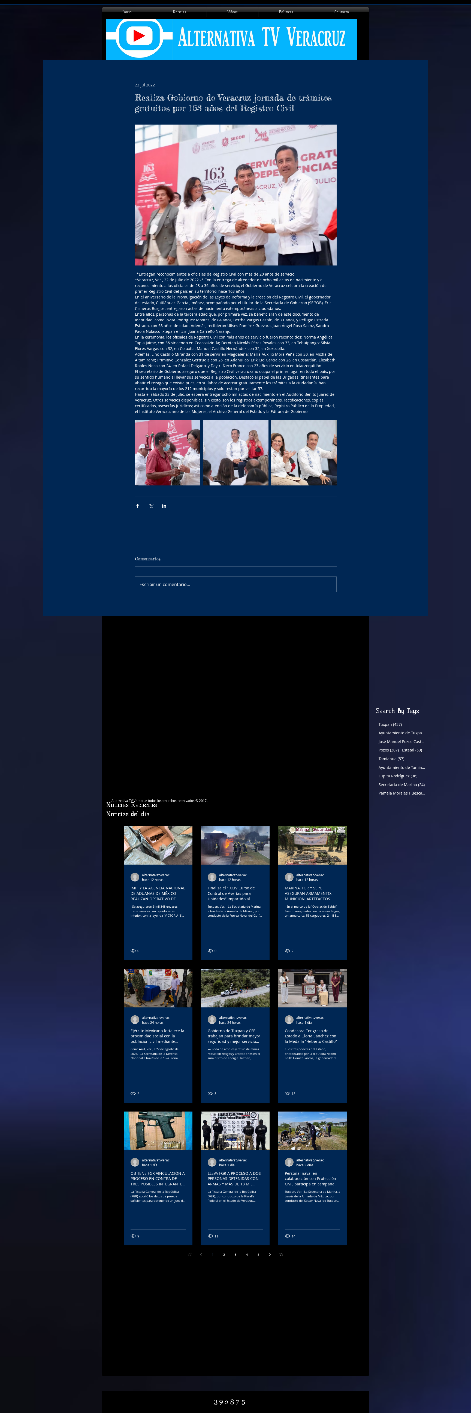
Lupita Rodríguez (398, 775)
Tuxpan (390, 724)
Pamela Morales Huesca (402, 793)
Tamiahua (391, 758)
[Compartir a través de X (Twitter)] (150, 505)
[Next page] (270, 1255)
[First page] (190, 1255)
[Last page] (281, 1255)
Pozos (389, 750)
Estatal (412, 750)
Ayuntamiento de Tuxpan (402, 732)
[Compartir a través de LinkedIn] (164, 505)
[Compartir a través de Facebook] (137, 505)
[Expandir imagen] (167, 452)
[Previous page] (201, 1255)
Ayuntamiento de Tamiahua (402, 767)
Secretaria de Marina (402, 784)
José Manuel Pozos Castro (402, 741)
